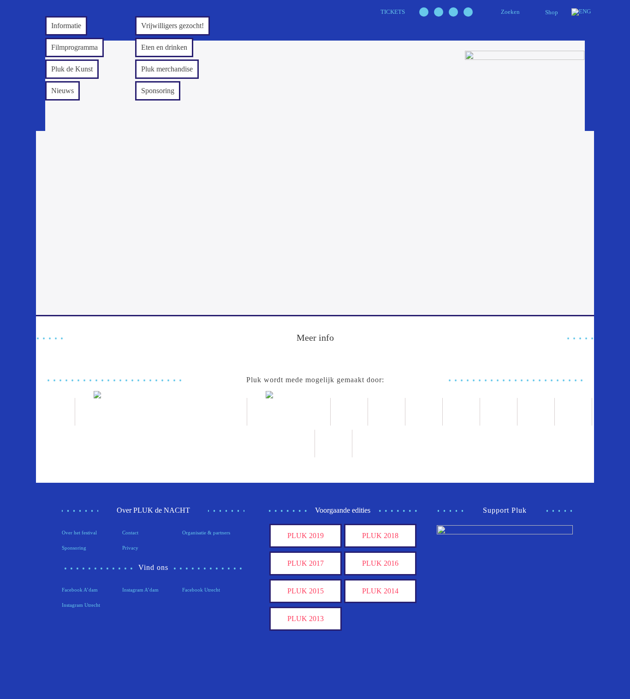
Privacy (130, 548)
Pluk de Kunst (72, 69)
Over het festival (79, 532)
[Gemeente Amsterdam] (333, 443)
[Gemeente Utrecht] (386, 412)
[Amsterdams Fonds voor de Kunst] (161, 412)
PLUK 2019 (305, 535)
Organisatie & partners (206, 532)
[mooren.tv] (498, 412)
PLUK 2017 (305, 563)
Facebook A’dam (80, 589)
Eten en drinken (164, 47)
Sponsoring (157, 91)
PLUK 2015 (305, 591)
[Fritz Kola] (56, 412)
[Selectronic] (461, 412)
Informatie (66, 26)
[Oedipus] (536, 412)
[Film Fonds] (289, 412)
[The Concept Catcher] (296, 443)
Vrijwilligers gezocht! (172, 26)
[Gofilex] (424, 412)
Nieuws (62, 91)
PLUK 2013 (305, 618)
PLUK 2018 (380, 535)
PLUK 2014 (380, 591)
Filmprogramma (74, 47)
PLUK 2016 (380, 563)
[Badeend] (573, 412)
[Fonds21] (349, 412)
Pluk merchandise (167, 69)
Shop (551, 12)
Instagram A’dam (140, 589)
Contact (130, 532)
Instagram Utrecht (81, 605)
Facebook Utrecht (201, 589)
